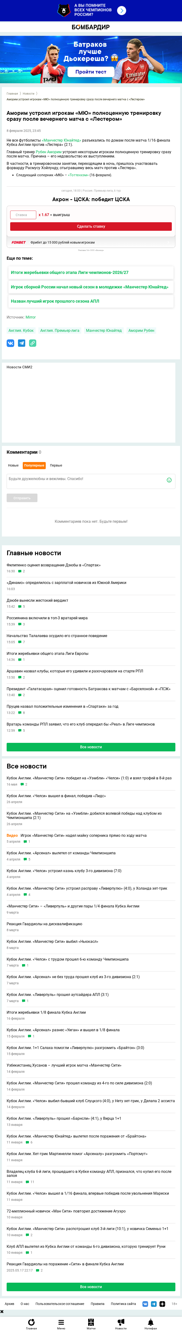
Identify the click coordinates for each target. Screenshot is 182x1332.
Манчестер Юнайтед (104, 330)
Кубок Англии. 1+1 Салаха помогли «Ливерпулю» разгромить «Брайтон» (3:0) (75, 1048)
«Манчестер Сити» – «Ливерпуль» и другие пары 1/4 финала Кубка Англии (73, 906)
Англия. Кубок (21, 330)
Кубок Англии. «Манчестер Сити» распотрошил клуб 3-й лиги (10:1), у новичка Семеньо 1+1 (87, 1229)
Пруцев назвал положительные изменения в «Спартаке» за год (62, 706)
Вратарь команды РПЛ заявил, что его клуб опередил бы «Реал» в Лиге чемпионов (81, 724)
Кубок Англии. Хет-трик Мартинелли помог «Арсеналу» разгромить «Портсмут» (77, 1154)
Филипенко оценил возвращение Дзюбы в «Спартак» (54, 565)
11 (32, 1182)
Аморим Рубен (141, 330)
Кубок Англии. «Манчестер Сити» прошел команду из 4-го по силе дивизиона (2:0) (79, 1083)
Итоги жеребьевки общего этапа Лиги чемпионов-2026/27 (69, 272)
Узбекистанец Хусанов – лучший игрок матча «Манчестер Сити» (64, 1065)
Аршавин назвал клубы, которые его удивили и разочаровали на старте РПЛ (75, 671)
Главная (12, 93)
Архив (9, 1304)
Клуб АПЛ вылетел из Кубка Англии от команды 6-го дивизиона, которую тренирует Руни (86, 1246)
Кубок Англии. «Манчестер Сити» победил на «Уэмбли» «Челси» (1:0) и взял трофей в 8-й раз (89, 778)
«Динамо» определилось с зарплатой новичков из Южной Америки (66, 583)
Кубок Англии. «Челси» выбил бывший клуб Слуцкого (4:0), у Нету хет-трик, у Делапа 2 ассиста (91, 1101)
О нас (25, 1304)
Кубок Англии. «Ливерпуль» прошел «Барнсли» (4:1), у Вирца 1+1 (64, 1118)
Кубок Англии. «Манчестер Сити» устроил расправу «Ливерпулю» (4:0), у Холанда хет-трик (87, 888)
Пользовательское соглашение (60, 1304)
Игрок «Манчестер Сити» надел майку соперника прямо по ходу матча (77, 835)
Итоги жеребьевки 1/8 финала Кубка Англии (46, 1012)
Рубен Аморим (49, 152)
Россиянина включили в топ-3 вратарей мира (47, 618)
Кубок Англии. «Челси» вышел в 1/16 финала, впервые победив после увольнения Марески (88, 1193)
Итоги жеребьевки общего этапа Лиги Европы (47, 654)
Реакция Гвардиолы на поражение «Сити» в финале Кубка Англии (65, 1264)
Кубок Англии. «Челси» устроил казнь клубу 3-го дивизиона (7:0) (64, 871)
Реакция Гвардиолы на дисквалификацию (44, 924)
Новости (28, 93)
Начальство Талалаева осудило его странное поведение (57, 636)
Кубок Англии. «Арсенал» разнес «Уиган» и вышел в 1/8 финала (63, 1030)
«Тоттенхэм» (78, 175)
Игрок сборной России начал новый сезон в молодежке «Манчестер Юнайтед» (89, 286)
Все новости (91, 747)
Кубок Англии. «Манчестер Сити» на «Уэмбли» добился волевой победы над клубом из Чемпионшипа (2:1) (84, 815)
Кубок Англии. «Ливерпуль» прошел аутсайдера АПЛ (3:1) (58, 995)
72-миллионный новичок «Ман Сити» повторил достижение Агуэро (66, 1211)
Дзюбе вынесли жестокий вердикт (37, 600)
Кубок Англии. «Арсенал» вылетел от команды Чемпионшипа (61, 853)
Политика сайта (123, 1304)
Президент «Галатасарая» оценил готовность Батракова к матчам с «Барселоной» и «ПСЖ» (89, 689)
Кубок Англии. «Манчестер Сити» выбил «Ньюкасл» (52, 941)
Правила (98, 1304)
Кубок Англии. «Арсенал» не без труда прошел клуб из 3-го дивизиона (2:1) (73, 977)
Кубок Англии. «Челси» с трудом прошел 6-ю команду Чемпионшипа (68, 959)
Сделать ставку (91, 226)
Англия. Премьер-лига (59, 330)
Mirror (31, 317)
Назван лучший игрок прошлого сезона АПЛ (55, 301)
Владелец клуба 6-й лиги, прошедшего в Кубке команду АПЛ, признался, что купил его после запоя (89, 1174)
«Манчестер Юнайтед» (61, 140)
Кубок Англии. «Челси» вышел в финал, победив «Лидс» (56, 796)
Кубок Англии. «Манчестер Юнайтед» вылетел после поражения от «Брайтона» (76, 1136)
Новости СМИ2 (19, 367)
